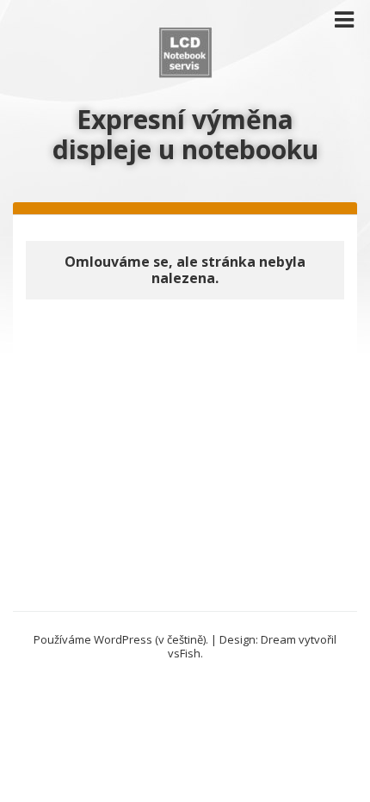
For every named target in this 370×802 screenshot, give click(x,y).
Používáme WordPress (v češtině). (121, 639)
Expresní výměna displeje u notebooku (185, 134)
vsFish (184, 653)
